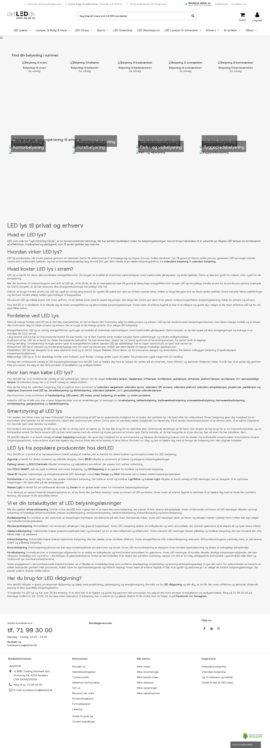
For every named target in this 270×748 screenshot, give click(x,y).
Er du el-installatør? (242, 745)
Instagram (200, 596)
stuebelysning (126, 400)
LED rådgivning (173, 584)
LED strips (86, 395)
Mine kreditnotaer (147, 677)
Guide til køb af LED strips (217, 682)
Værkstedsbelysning (19, 531)
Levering (77, 709)
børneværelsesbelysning (230, 400)
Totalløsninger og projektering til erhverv (46, 139)
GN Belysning (96, 469)
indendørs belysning (176, 261)
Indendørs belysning (214, 666)
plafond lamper (210, 378)
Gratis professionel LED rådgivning (147, 4)
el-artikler (120, 395)
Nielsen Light (15, 487)
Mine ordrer (144, 666)
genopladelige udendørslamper (142, 390)
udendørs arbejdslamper (212, 387)
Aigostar (12, 459)
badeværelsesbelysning (172, 400)
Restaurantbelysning (19, 526)
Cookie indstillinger (83, 721)
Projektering (221, 4)
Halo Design (102, 474)
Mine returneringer (148, 671)
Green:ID (12, 474)
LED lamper (234, 241)
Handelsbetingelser (84, 671)
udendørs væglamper (110, 387)
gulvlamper (179, 378)
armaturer (194, 378)
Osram (74, 487)
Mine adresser (145, 682)
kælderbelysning (59, 403)
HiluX (117, 474)
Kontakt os (79, 666)
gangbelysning (35, 403)
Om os (76, 687)
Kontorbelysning (17, 547)
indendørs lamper (116, 378)
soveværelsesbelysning (200, 400)
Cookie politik (80, 677)
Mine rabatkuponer (148, 693)
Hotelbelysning (16, 552)
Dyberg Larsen (16, 464)
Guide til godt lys (82, 716)
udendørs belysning (204, 261)
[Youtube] (212, 628)
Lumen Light (152, 479)
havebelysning (56, 395)
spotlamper (228, 378)
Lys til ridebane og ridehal (217, 677)
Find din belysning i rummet (35, 55)
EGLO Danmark (38, 464)
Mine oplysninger (147, 687)
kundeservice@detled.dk (37, 690)
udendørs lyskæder (104, 390)
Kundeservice (238, 4)
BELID (88, 459)
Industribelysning (17, 539)
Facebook (181, 596)
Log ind (257, 20)
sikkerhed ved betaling (85, 682)
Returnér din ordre (83, 693)
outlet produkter (140, 395)
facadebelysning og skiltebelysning (70, 390)
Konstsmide (14, 479)
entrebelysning (16, 403)
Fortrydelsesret (81, 704)
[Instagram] (219, 628)
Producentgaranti (82, 698)
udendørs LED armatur (158, 387)
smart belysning (103, 395)
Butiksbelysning (16, 517)
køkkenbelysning (146, 400)
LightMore (134, 479)
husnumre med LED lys (33, 390)
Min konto (143, 659)
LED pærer (72, 395)
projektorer (234, 387)
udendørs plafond (185, 387)
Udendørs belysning (214, 671)
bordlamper (165, 378)
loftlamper (150, 378)
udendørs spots (134, 387)
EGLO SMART (21, 469)
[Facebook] (205, 628)
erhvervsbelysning (37, 509)
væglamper (135, 378)
